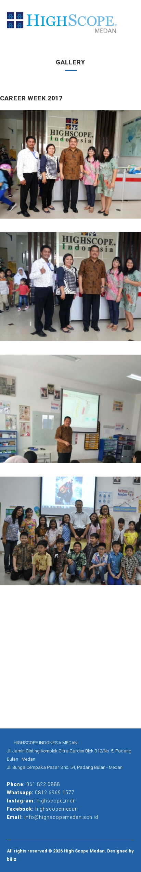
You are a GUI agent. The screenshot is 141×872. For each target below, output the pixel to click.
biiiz (11, 859)
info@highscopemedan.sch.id (61, 817)
